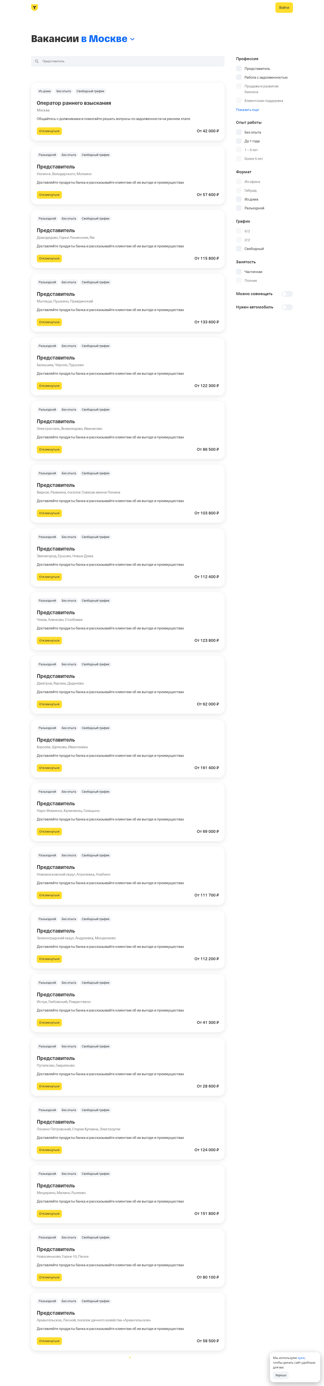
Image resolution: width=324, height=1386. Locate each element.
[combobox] (128, 61)
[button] (128, 112)
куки (301, 1358)
